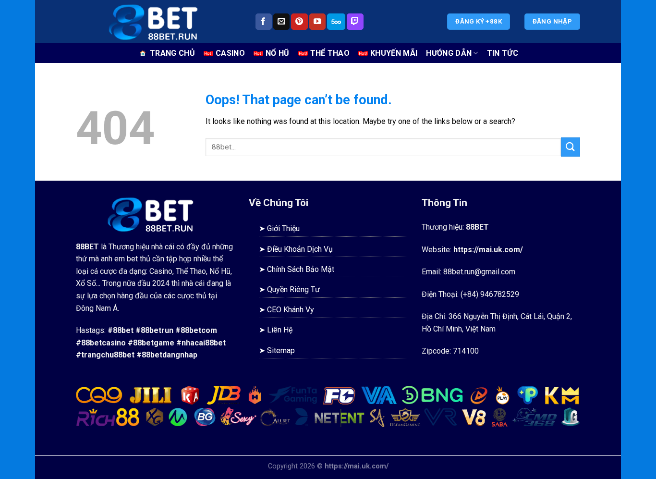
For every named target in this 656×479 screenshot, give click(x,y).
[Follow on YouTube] (317, 21)
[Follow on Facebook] (263, 21)
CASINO (230, 53)
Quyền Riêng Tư (293, 289)
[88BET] (158, 21)
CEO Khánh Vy (290, 309)
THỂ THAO (330, 53)
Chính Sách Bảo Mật (300, 269)
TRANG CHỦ (172, 53)
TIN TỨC (502, 53)
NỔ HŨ (278, 53)
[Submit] (570, 146)
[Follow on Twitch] (355, 21)
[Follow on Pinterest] (299, 21)
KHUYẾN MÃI (393, 53)
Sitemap (281, 350)
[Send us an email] (281, 21)
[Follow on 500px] (336, 21)
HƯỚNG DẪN (449, 53)
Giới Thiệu (283, 228)
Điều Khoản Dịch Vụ (300, 249)
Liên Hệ (279, 329)
